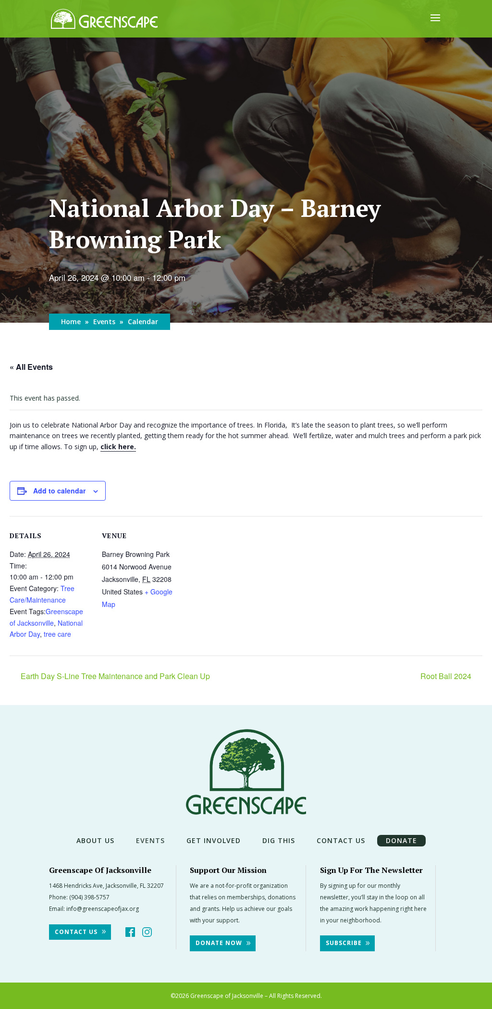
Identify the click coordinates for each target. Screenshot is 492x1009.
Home (71, 321)
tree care (57, 634)
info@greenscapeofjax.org (102, 909)
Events (104, 321)
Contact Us (341, 840)
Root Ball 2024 (446, 675)
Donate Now (219, 943)
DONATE (401, 840)
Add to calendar (59, 490)
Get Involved (213, 840)
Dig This (278, 840)
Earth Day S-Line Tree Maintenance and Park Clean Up (114, 675)
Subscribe (344, 943)
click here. (118, 446)
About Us (95, 840)
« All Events (31, 366)
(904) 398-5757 (89, 897)
